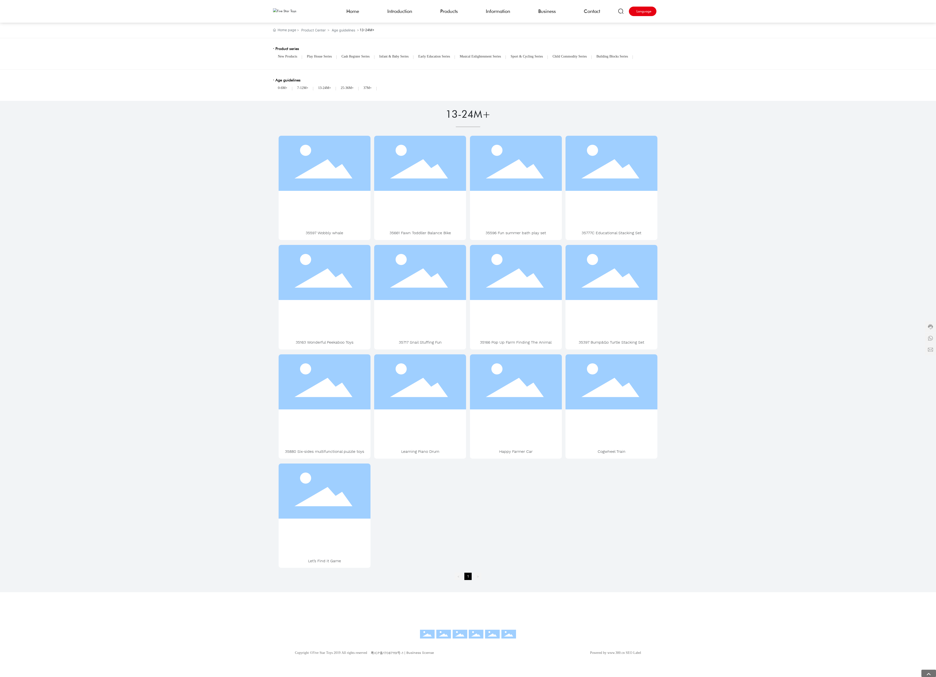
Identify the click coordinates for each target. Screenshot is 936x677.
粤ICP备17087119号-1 (387, 653)
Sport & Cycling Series (527, 56)
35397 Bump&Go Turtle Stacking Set (611, 342)
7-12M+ (302, 88)
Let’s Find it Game (324, 561)
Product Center (313, 30)
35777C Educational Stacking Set (611, 233)
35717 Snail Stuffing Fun (420, 342)
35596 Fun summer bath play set (516, 233)
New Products (287, 56)
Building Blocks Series (612, 56)
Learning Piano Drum (420, 451)
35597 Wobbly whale (324, 233)
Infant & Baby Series (394, 56)
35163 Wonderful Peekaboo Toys (324, 342)
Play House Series (319, 56)
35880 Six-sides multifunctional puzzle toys (324, 451)
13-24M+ (324, 88)
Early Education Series (434, 56)
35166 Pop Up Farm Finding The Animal (516, 342)
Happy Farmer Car (516, 451)
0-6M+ (282, 88)
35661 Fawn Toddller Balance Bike (420, 233)
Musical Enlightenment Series (480, 56)
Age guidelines (343, 30)
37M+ (367, 88)
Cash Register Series (355, 56)
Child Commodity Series (570, 56)
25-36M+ (347, 88)
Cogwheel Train (611, 451)
